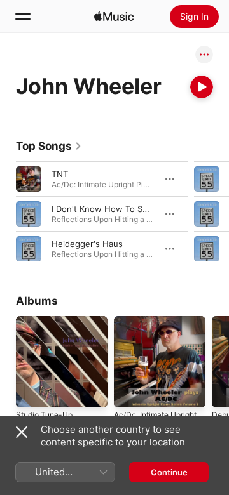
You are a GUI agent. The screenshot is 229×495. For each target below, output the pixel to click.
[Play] (201, 87)
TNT (60, 174)
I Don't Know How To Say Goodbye (121, 209)
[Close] (21, 432)
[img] (114, 16)
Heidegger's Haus (87, 244)
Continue (169, 472)
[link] (49, 146)
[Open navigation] (23, 16)
